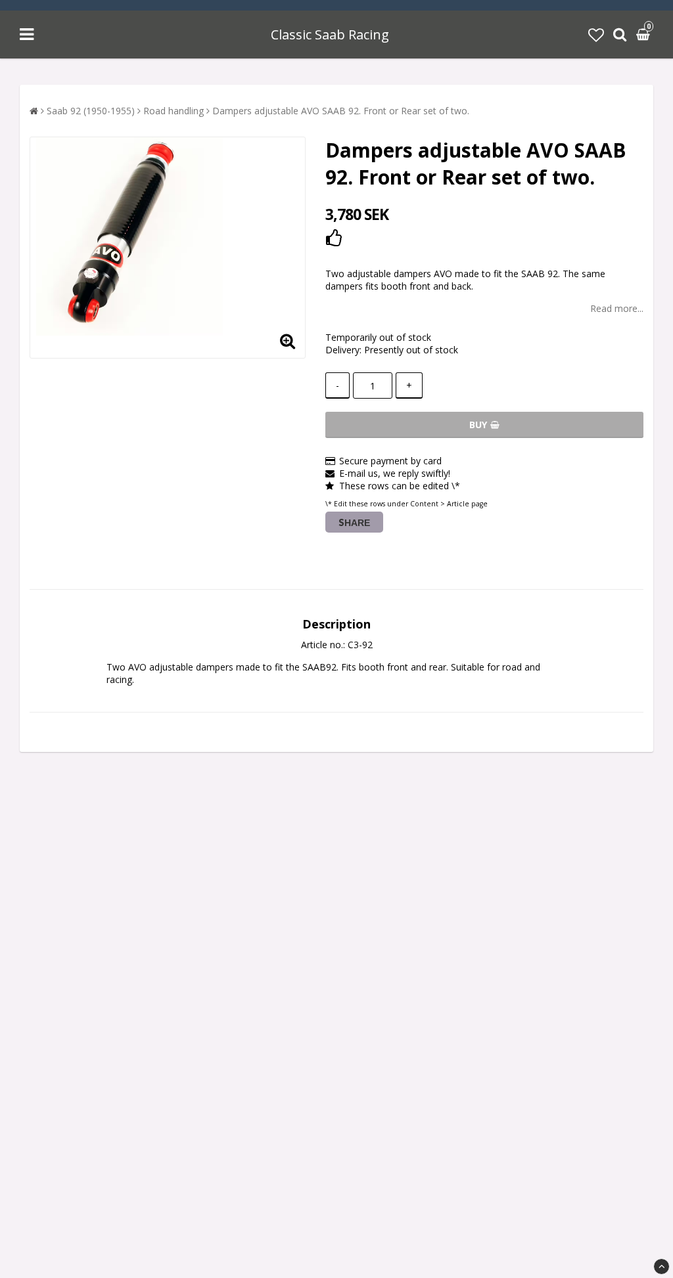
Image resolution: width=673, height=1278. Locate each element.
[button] (596, 34)
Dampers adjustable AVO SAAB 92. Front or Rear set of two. (340, 110)
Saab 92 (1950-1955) (91, 110)
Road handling (173, 110)
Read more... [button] (616, 308)
